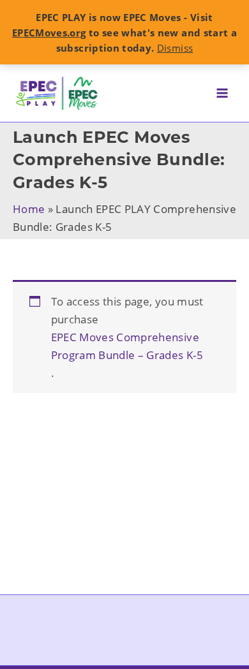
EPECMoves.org (49, 32)
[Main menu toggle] (222, 93)
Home (29, 209)
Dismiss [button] (175, 47)
